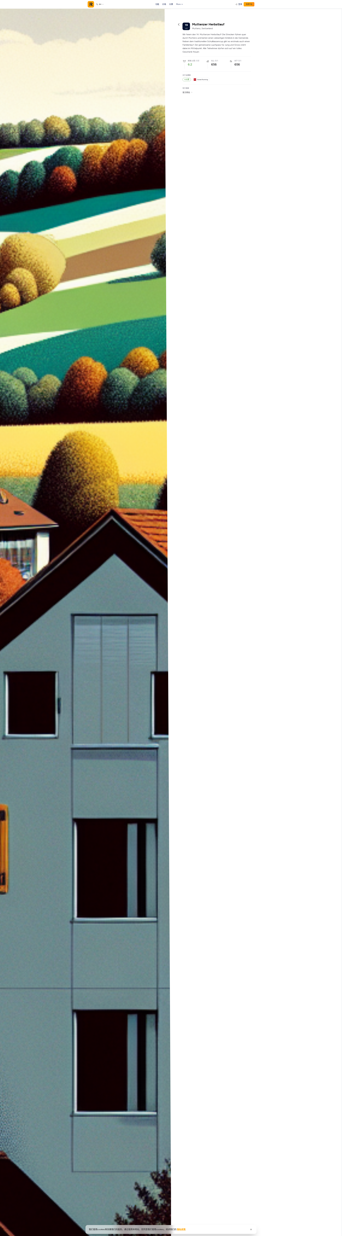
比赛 (171, 4)
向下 (236, 61)
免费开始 (249, 4)
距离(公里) (192, 61)
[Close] (251, 1229)
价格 (164, 4)
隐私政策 (181, 1229)
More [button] (178, 4)
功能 (157, 4)
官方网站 (186, 92)
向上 (212, 61)
